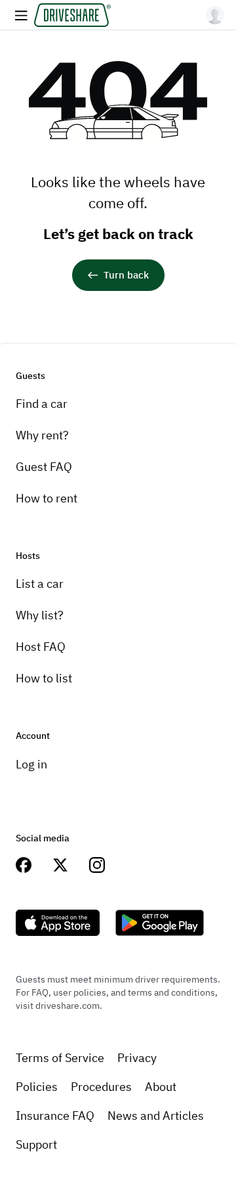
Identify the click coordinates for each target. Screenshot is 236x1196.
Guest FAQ (44, 466)
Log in (31, 764)
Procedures (101, 1086)
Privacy (137, 1057)
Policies (37, 1086)
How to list (44, 678)
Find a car (42, 403)
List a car (40, 583)
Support (36, 1144)
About (160, 1086)
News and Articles (156, 1115)
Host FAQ (41, 646)
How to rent (46, 498)
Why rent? (42, 435)
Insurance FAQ (55, 1115)
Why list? (40, 615)
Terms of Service (60, 1057)
